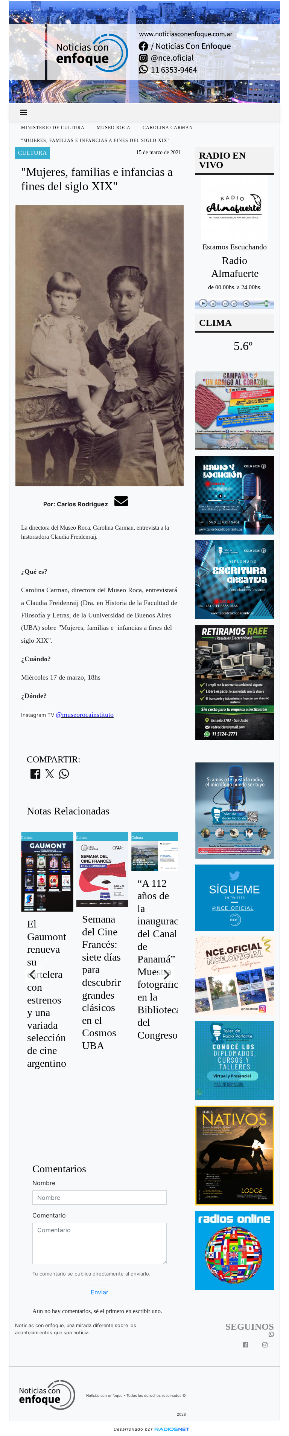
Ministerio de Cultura (53, 127)
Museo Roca (114, 127)
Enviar (99, 1292)
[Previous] (33, 974)
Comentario (49, 1215)
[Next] (166, 974)
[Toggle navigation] (23, 112)
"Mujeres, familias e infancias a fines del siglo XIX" (95, 140)
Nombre (43, 1183)
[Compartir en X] (49, 776)
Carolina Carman (168, 127)
